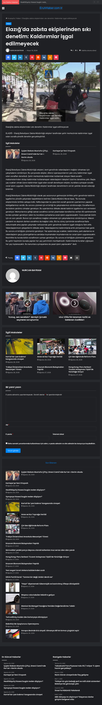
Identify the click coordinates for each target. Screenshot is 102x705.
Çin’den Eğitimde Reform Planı (82, 356)
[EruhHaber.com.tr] (51, 8)
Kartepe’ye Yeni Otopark (64, 151)
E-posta (9, 434)
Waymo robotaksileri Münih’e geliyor (38, 595)
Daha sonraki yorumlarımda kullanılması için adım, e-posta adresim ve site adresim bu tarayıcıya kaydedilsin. (51, 443)
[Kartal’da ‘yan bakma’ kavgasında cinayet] (19, 346)
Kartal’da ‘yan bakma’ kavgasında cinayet (16, 357)
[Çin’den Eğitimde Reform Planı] (82, 346)
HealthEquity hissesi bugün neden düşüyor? (37, 2)
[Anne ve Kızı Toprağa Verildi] (51, 346)
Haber (18, 18)
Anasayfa (11, 18)
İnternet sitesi (58, 434)
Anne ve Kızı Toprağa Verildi (49, 356)
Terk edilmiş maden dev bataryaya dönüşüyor (27, 617)
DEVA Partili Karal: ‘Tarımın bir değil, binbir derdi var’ (29, 577)
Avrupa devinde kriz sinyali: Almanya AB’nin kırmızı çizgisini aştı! (50, 630)
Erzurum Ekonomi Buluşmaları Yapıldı (50, 368)
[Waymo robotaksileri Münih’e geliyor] (12, 598)
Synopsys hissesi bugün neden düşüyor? (24, 496)
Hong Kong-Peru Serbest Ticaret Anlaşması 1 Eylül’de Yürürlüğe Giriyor (81, 369)
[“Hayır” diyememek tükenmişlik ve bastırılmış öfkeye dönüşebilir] (12, 587)
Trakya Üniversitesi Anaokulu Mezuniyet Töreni (19, 368)
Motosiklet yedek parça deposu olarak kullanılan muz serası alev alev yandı (40, 550)
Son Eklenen (51, 463)
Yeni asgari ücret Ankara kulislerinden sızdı (25, 570)
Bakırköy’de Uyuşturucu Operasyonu (22, 624)
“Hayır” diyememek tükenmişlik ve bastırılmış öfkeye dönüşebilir (50, 584)
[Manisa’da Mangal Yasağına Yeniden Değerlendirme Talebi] (12, 609)
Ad (7, 425)
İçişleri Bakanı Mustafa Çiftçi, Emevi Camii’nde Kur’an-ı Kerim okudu (34, 154)
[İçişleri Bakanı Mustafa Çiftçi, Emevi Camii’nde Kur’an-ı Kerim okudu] (13, 154)
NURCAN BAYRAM (17, 50)
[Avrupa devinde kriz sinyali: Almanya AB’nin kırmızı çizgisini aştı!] (12, 634)
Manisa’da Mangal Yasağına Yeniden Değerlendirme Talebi (48, 606)
